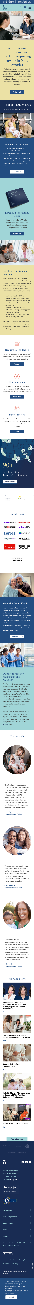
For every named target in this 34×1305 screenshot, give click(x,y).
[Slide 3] (16, 33)
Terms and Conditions (10, 1260)
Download (17, 233)
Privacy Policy (23, 1260)
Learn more (17, 172)
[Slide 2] (13, 33)
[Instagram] (26, 1163)
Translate (9, 1254)
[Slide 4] (19, 33)
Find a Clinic (17, 92)
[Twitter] (23, 1163)
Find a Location (17, 1139)
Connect (17, 431)
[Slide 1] (9, 33)
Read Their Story (17, 636)
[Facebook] (30, 1163)
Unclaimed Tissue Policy (10, 1264)
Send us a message (10, 1173)
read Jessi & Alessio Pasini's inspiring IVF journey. (17, 1)
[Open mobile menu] (29, 7)
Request (17, 364)
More (4, 1012)
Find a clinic (17, 396)
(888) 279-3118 (11, 1177)
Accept (11, 1297)
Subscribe (6, 1180)
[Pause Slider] (24, 33)
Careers (5, 724)
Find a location (10, 481)
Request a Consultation (11, 1170)
